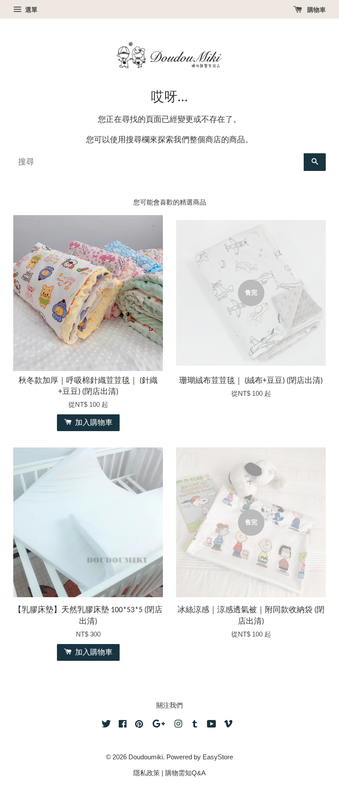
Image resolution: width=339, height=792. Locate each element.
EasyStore (218, 757)
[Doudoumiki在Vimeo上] (228, 725)
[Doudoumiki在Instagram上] (178, 725)
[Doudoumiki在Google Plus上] (159, 725)
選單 (30, 9)
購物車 (315, 9)
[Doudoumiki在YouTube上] (212, 725)
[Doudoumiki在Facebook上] (123, 725)
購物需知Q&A (185, 773)
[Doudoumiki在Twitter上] (106, 725)
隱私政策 (146, 773)
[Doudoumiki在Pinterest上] (139, 725)
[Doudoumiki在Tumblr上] (195, 725)
